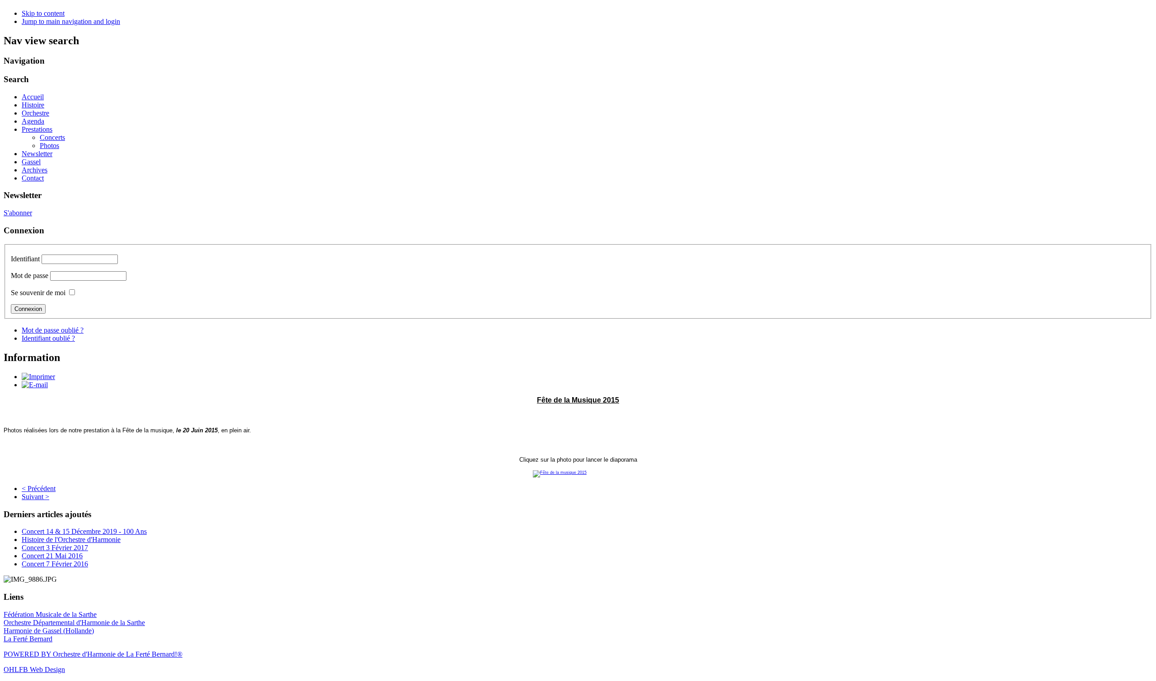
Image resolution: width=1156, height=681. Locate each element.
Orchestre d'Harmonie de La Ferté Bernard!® (117, 654)
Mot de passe (29, 275)
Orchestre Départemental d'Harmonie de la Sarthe (74, 622)
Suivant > (35, 496)
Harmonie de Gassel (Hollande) (49, 631)
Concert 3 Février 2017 (55, 547)
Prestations (37, 129)
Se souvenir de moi (38, 292)
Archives (34, 170)
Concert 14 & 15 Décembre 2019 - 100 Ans (84, 531)
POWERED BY (28, 654)
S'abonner (18, 213)
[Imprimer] (38, 376)
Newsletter (37, 154)
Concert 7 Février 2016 (55, 564)
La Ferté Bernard (28, 639)
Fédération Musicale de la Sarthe (50, 614)
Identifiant (25, 259)
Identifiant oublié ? (48, 338)
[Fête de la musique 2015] (578, 473)
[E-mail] (35, 385)
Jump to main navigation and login (71, 21)
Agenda (33, 121)
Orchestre (35, 113)
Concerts (52, 137)
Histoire (33, 105)
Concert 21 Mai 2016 (52, 556)
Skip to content (43, 13)
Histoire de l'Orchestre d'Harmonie (71, 539)
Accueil (33, 97)
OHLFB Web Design (34, 669)
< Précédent (39, 488)
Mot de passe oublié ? (53, 330)
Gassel (31, 162)
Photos (49, 145)
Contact (33, 178)
